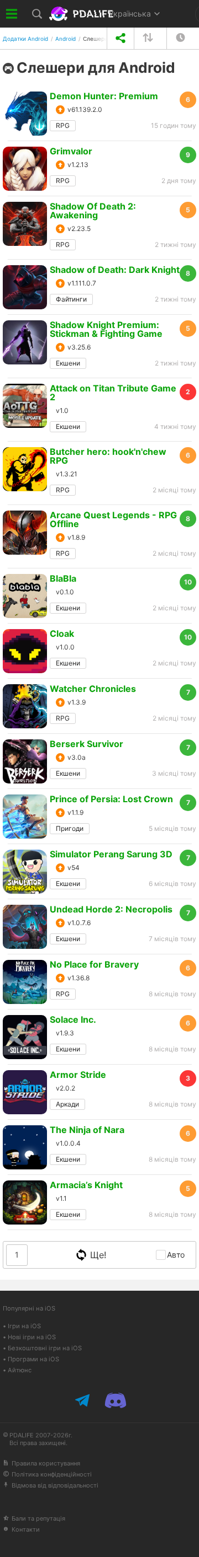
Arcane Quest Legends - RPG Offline (113, 519)
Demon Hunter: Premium (104, 96)
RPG (63, 125)
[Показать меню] (12, 14)
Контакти (26, 1529)
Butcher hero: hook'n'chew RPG (108, 456)
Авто (176, 1254)
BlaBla (63, 578)
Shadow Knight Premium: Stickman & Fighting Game (106, 329)
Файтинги (71, 299)
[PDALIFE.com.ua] (82, 14)
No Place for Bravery (94, 964)
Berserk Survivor (86, 743)
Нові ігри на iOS (32, 1337)
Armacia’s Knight (86, 1184)
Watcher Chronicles (93, 688)
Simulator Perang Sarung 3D (111, 854)
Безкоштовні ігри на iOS (45, 1348)
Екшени (68, 363)
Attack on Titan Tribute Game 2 (113, 392)
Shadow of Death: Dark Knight (115, 269)
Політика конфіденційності (52, 1474)
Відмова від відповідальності (55, 1485)
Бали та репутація (38, 1518)
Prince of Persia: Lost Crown (111, 798)
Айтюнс (20, 1370)
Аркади (67, 1104)
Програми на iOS (33, 1359)
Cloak (62, 633)
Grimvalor (71, 151)
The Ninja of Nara (87, 1129)
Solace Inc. (73, 1019)
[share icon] (120, 38)
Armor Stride (78, 1074)
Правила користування (46, 1463)
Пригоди (69, 828)
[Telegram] (83, 1400)
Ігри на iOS (24, 1326)
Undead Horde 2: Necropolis (111, 909)
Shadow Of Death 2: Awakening (93, 210)
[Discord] (115, 1400)
